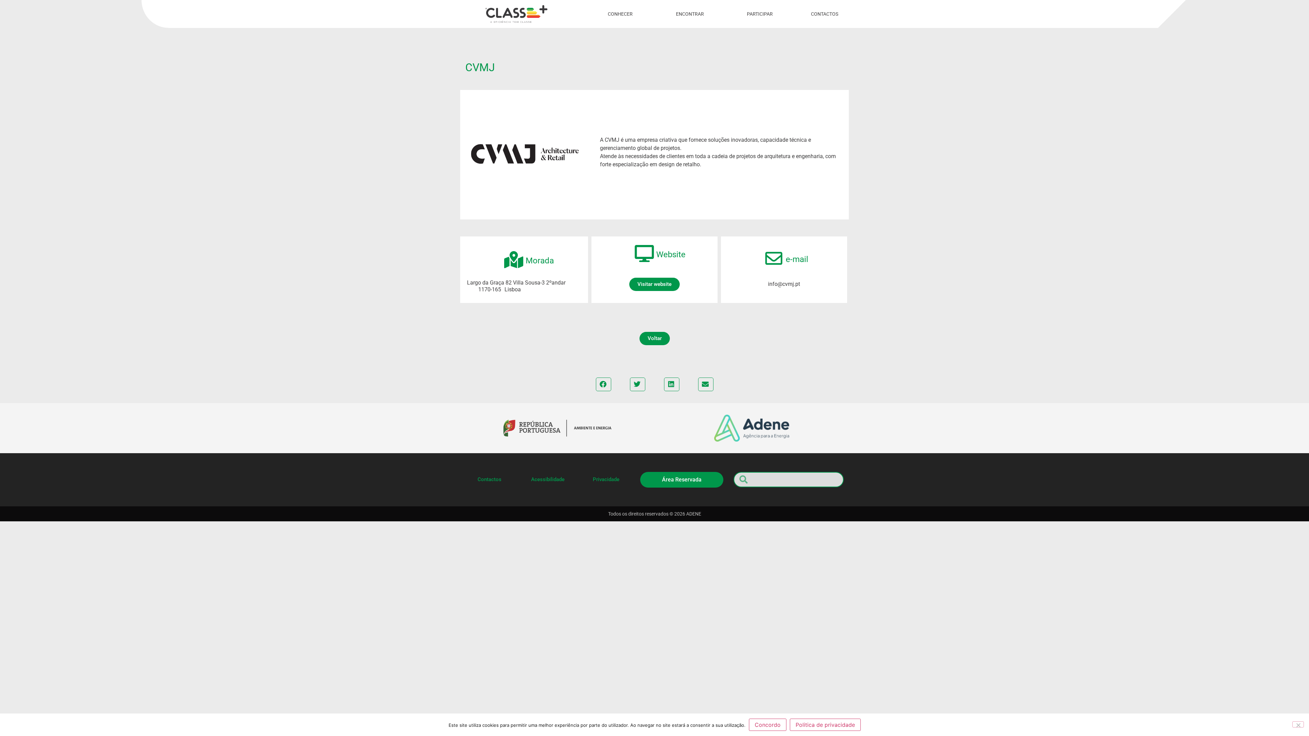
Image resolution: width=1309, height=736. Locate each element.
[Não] (1298, 724)
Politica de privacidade (825, 724)
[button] (655, 338)
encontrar (690, 14)
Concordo (768, 724)
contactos (824, 14)
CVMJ (480, 67)
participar (760, 14)
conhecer (620, 14)
